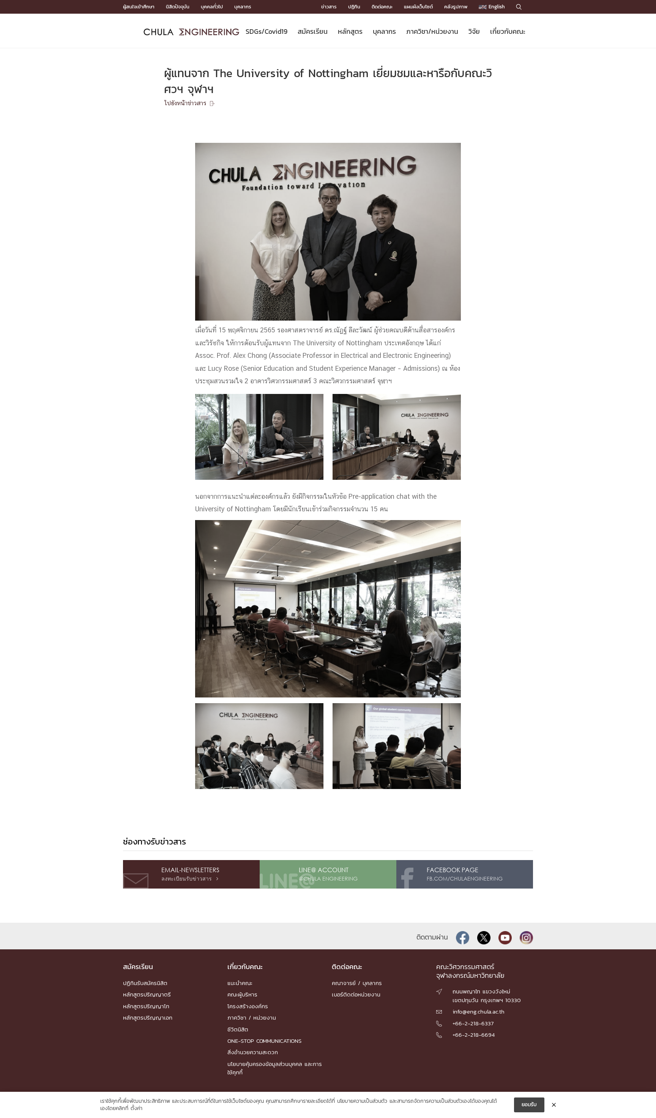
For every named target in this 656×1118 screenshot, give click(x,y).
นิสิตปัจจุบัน (177, 6)
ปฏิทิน (354, 6)
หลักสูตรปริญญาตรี (147, 994)
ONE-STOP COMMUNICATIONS (264, 1040)
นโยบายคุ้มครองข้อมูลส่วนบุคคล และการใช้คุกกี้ (274, 1068)
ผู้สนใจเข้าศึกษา (139, 6)
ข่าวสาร (329, 6)
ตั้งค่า (136, 1108)
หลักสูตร (350, 31)
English (496, 6)
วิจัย (474, 31)
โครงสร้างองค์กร (247, 1006)
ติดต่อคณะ (382, 6)
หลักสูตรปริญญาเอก (147, 1017)
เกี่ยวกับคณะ (507, 31)
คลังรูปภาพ (455, 6)
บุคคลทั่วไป (212, 6)
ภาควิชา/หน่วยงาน (432, 31)
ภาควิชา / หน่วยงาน (251, 1017)
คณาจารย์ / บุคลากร (357, 983)
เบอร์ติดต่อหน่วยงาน (356, 994)
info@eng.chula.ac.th (479, 1011)
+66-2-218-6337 (473, 1023)
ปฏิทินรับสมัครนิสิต (145, 983)
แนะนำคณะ (239, 983)
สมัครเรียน (313, 31)
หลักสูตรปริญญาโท (146, 1006)
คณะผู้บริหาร (242, 994)
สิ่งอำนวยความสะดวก (252, 1052)
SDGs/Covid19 (266, 31)
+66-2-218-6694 (474, 1034)
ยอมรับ (529, 1105)
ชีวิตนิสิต (237, 1029)
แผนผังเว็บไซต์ (418, 6)
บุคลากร (242, 6)
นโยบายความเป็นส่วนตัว (362, 1101)
